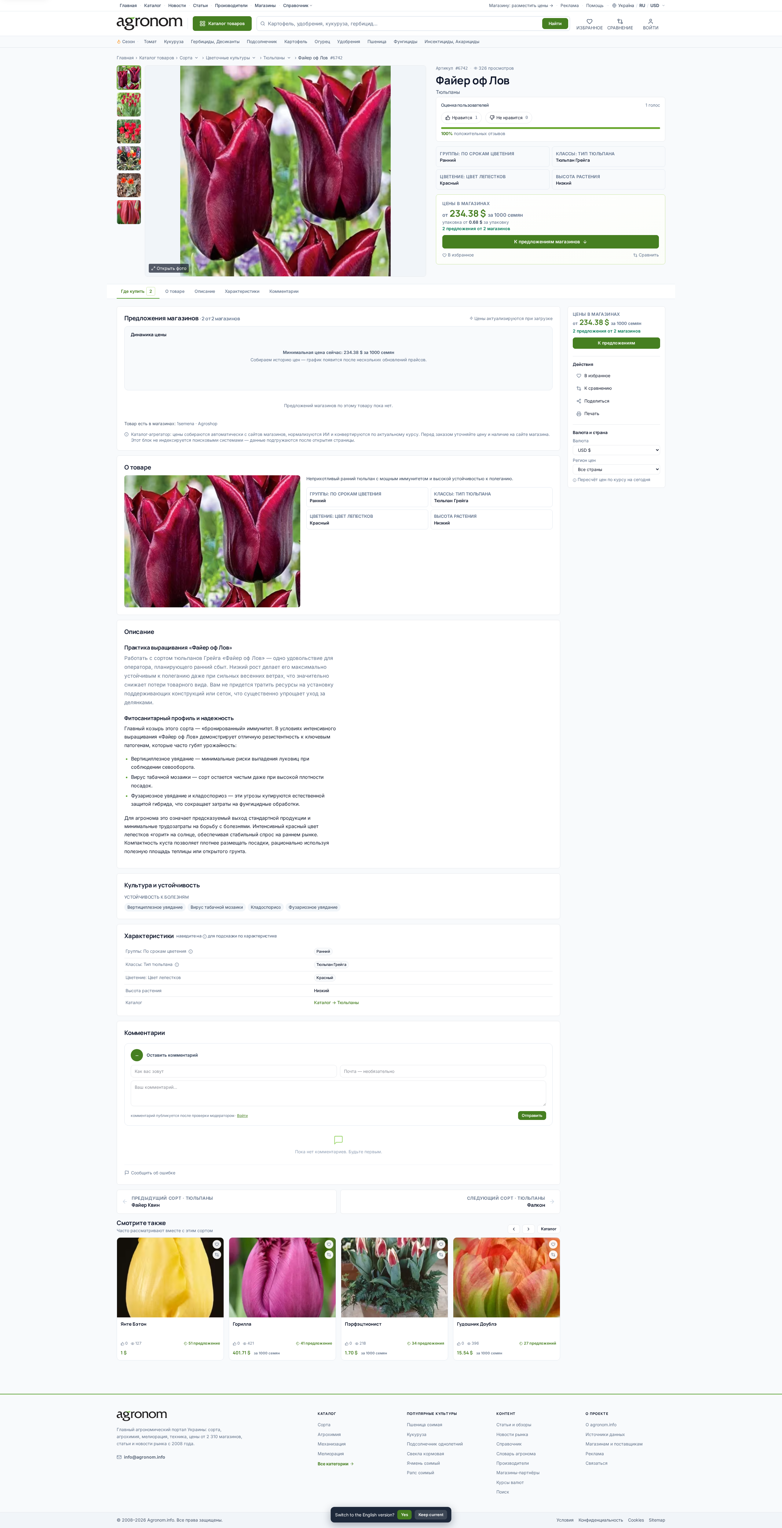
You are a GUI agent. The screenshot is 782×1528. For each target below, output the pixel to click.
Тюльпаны (274, 57)
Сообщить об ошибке (153, 1172)
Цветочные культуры (228, 57)
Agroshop (207, 423)
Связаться (597, 1463)
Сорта (186, 57)
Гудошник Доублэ (477, 1324)
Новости (177, 5)
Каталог (152, 5)
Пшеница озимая (424, 1424)
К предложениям (616, 343)
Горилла (242, 1324)
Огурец (322, 41)
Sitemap (657, 1519)
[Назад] (514, 1228)
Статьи (200, 5)
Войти (242, 1115)
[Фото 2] (129, 104)
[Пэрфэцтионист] (394, 1278)
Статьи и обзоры (513, 1424)
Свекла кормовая (425, 1453)
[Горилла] (282, 1278)
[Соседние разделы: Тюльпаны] (289, 58)
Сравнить (649, 254)
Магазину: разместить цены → (521, 5)
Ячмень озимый (423, 1463)
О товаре (175, 291)
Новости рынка (512, 1434)
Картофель (295, 41)
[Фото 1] (129, 77)
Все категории (333, 1463)
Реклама (570, 5)
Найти (555, 23)
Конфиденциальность (601, 1519)
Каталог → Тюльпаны (336, 1002)
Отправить (532, 1115)
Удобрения (348, 41)
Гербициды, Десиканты (215, 41)
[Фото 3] (129, 131)
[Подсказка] (190, 951)
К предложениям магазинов (547, 242)
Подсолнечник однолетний (435, 1443)
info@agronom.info (144, 1457)
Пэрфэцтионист (363, 1324)
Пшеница (376, 41)
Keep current (431, 1514)
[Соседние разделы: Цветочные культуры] (254, 58)
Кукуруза (174, 41)
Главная (128, 5)
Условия (565, 1519)
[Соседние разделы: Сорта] (196, 58)
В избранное (461, 254)
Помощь (595, 5)
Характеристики (242, 291)
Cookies (636, 1519)
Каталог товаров (156, 57)
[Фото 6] (129, 212)
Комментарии (283, 291)
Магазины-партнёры (517, 1472)
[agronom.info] (150, 23)
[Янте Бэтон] (170, 1278)
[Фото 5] (129, 185)
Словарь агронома (516, 1453)
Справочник (296, 5)
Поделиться (596, 400)
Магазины (265, 5)
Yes (404, 1514)
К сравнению (598, 388)
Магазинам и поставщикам (614, 1443)
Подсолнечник (262, 41)
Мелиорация (331, 1453)
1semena (185, 423)
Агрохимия (329, 1434)
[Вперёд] (528, 1228)
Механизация (332, 1443)
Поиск (502, 1491)
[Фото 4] (129, 158)
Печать (591, 413)
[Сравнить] (217, 1254)
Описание (205, 291)
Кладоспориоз (266, 907)
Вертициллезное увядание (155, 907)
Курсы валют (510, 1482)
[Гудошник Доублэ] (506, 1278)
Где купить (136, 291)
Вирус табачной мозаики (217, 907)
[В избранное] (217, 1244)
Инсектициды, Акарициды (452, 41)
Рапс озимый (420, 1472)
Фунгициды (405, 41)
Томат (150, 41)
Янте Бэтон (133, 1324)
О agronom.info (601, 1424)
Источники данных (605, 1434)
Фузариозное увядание (313, 907)
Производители (231, 5)
